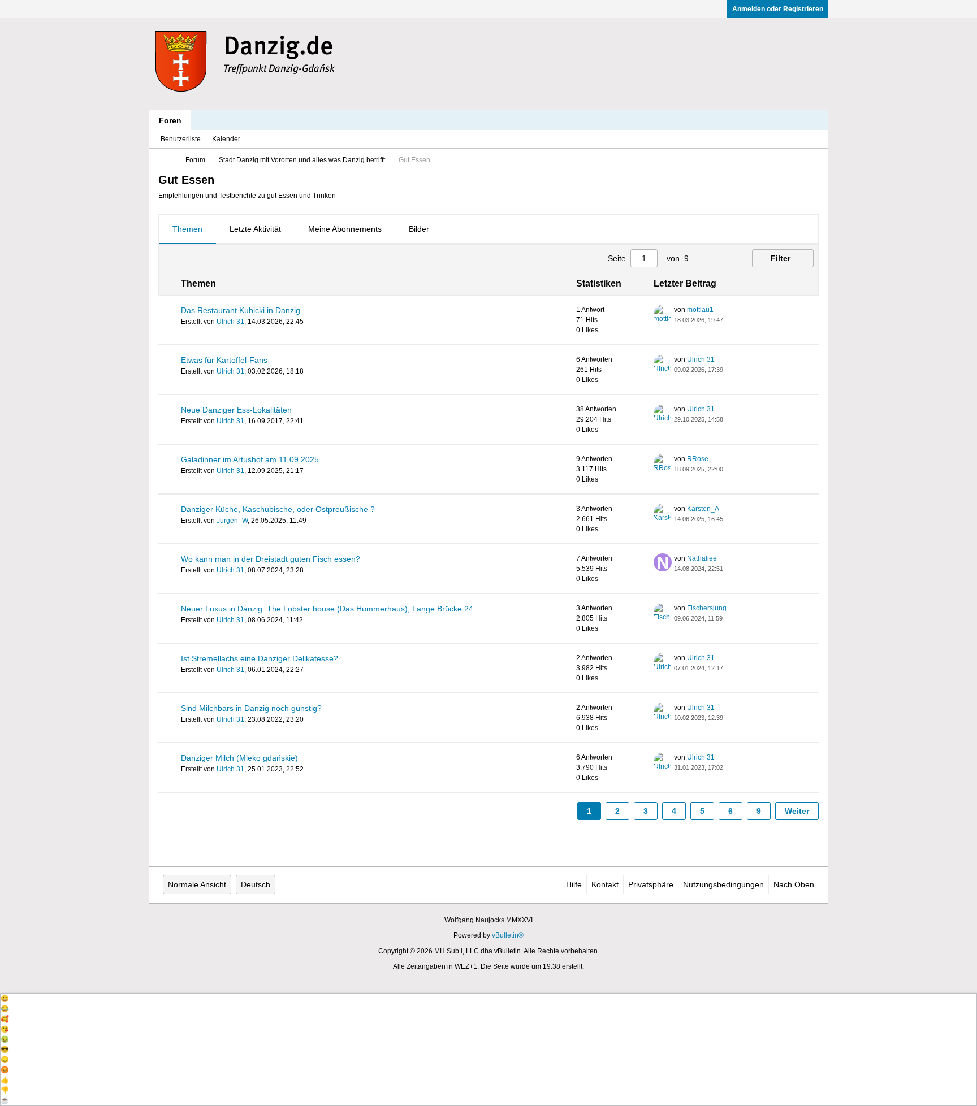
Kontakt (605, 884)
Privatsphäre (650, 884)
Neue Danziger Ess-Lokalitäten (236, 409)
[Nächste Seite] (722, 258)
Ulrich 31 (230, 322)
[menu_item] (488, 999)
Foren (170, 120)
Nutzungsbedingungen (723, 884)
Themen (187, 228)
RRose (697, 459)
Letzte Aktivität (255, 228)
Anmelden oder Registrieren (777, 9)
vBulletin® (508, 935)
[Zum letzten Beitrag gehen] (729, 320)
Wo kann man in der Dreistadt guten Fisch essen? (270, 558)
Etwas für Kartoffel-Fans (224, 360)
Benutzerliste (181, 139)
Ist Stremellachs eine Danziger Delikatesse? (259, 658)
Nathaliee (702, 558)
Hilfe (574, 884)
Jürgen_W (232, 520)
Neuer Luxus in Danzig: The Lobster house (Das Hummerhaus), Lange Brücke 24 (327, 608)
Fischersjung (707, 608)
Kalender (226, 139)
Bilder (419, 228)
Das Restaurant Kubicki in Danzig (240, 310)
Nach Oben (793, 884)
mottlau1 (700, 310)
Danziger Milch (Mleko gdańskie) (239, 757)
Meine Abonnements (345, 228)
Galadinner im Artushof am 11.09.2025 (250, 459)
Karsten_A (703, 509)
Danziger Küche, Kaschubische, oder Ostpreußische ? (278, 509)
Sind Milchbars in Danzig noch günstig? (251, 708)
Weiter (797, 811)
